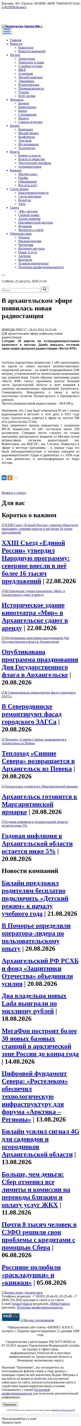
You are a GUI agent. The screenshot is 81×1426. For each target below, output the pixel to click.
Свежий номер (28, 215)
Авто (22, 204)
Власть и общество (31, 159)
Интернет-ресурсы (31, 248)
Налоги (23, 118)
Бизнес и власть (29, 155)
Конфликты (26, 137)
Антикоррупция (29, 166)
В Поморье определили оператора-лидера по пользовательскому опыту (36, 937)
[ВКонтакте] (4, 477)
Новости (16, 43)
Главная (15, 40)
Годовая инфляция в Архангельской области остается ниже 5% (37, 843)
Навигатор (25, 47)
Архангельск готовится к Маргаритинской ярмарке (39, 804)
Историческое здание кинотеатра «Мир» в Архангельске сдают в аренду (35, 616)
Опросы (24, 237)
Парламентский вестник (35, 222)
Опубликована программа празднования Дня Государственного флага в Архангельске (40, 663)
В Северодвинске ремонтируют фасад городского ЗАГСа (31, 714)
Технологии (26, 148)
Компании (25, 129)
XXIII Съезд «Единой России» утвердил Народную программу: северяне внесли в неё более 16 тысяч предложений (36, 562)
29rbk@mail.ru (60, 1303)
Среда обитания (29, 196)
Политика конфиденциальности (41, 267)
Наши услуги (27, 252)
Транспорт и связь (31, 62)
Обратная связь (21, 233)
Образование (27, 181)
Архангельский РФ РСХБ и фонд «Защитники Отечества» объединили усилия (40, 972)
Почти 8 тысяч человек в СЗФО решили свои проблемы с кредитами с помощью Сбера (39, 1236)
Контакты (25, 259)
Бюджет (23, 103)
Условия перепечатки (33, 263)
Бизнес (15, 125)
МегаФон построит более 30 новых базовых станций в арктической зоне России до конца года (40, 1042)
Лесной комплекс (30, 77)
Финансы (16, 99)
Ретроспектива (28, 84)
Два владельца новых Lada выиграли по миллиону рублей (34, 1003)
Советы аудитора (30, 122)
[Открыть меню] (7, 31)
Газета (14, 207)
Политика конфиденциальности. (40, 1307)
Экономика (26, 81)
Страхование (27, 114)
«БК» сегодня (28, 211)
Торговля (24, 140)
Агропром (25, 73)
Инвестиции (27, 107)
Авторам (24, 256)
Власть (15, 151)
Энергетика (26, 58)
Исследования (28, 144)
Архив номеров (29, 218)
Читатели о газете (30, 230)
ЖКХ (22, 70)
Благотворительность (33, 192)
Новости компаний (31, 51)
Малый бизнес (28, 133)
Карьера (15, 170)
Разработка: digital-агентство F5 (63, 1410)
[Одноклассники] (9, 477)
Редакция (25, 226)
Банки (22, 111)
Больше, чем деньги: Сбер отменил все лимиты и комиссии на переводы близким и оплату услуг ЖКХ (36, 1189)
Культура (24, 200)
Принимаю (9, 1404)
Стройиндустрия (30, 66)
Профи (23, 178)
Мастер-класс (27, 174)
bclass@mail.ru (22, 1303)
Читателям (25, 245)
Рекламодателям (29, 241)
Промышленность (31, 88)
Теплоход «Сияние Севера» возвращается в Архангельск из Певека (38, 761)
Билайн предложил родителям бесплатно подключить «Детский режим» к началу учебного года (35, 898)
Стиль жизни (19, 189)
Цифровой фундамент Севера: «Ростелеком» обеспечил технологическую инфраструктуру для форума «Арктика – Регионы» (35, 1096)
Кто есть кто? (27, 185)
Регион (15, 55)
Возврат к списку (14, 492)
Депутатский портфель (34, 163)
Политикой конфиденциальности (26, 1391)
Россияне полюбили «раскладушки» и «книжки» (31, 1274)
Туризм (23, 92)
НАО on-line (27, 96)
